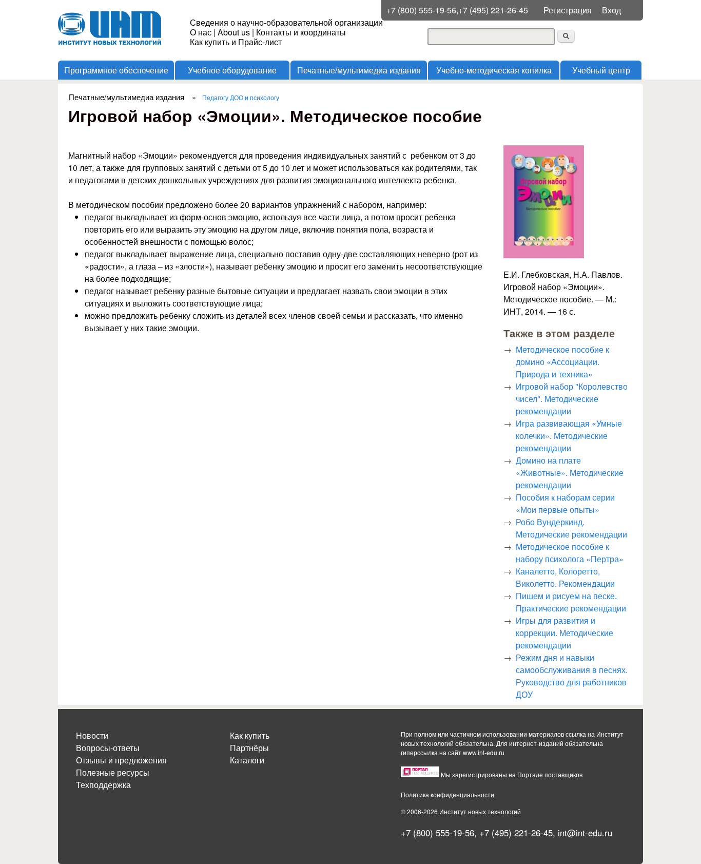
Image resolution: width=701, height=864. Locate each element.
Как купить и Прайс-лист (236, 42)
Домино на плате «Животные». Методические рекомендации (570, 472)
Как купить (249, 735)
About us (234, 32)
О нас (200, 32)
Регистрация (567, 10)
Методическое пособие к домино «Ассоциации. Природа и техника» (562, 361)
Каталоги (247, 760)
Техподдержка (103, 785)
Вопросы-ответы (108, 748)
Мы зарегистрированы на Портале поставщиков (511, 774)
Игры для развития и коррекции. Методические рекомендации (564, 633)
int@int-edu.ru (585, 833)
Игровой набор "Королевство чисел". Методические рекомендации (572, 398)
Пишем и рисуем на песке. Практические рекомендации (571, 602)
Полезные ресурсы (112, 772)
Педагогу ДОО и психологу (240, 97)
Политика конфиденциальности (447, 794)
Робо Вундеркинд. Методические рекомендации (571, 528)
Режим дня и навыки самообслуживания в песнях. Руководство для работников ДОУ (572, 675)
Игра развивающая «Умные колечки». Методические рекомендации (569, 435)
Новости (92, 735)
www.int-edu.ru (483, 752)
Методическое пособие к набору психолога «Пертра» (570, 553)
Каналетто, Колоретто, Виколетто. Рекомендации (565, 577)
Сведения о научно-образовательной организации (286, 22)
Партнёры (249, 748)
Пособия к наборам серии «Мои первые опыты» (565, 503)
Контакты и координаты (301, 32)
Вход (611, 10)
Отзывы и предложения (121, 760)
